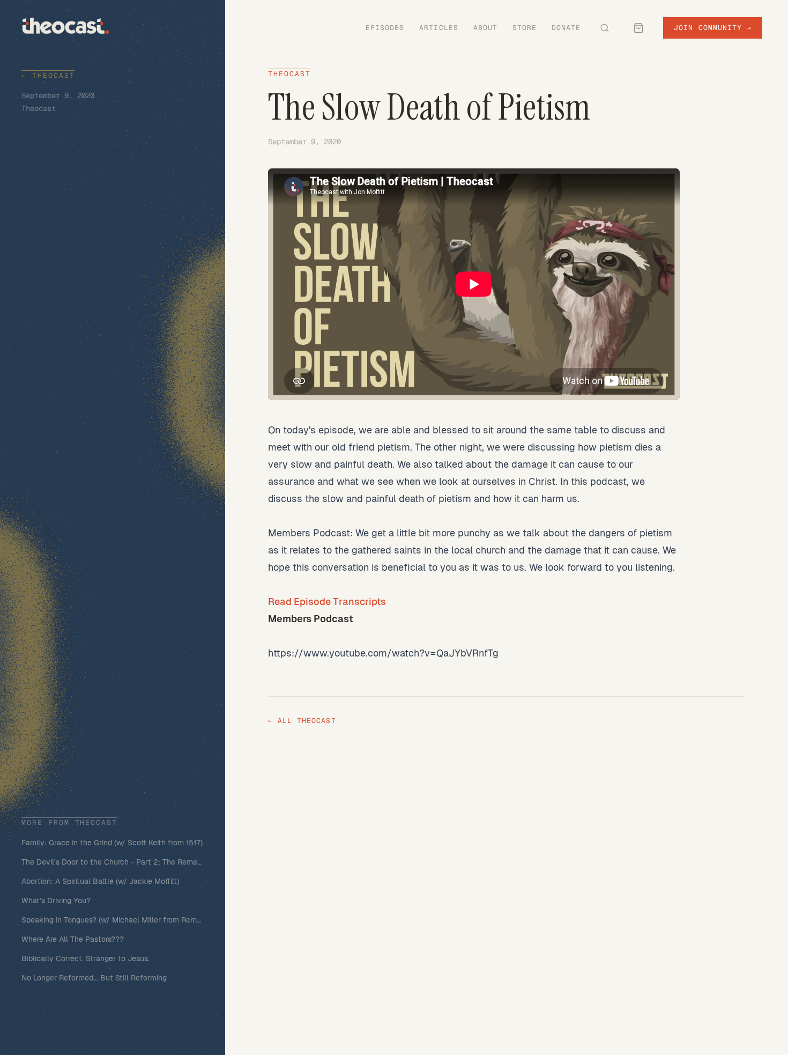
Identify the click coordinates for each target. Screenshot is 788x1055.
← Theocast (48, 75)
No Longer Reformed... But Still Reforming (94, 977)
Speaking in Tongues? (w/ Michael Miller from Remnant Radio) (112, 920)
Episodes (385, 27)
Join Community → (713, 27)
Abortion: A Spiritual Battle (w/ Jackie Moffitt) (100, 881)
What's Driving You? (56, 900)
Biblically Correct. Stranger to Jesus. (85, 958)
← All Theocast (302, 720)
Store (524, 27)
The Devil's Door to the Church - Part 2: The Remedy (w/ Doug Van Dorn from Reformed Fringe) (112, 862)
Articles (438, 27)
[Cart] (638, 28)
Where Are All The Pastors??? (72, 939)
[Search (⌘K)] (605, 28)
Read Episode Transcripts (327, 601)
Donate (566, 27)
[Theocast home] (65, 25)
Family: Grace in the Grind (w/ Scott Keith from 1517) (112, 842)
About (485, 27)
